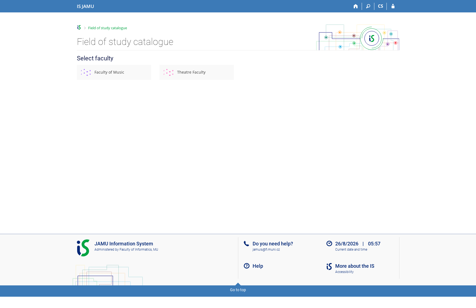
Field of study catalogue (107, 27)
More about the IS (354, 266)
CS (380, 6)
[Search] (368, 6)
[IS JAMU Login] (393, 6)
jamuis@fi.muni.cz (266, 249)
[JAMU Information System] (79, 27)
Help (258, 266)
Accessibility (344, 272)
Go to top (238, 290)
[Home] (356, 6)
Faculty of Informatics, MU (139, 249)
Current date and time (351, 249)
